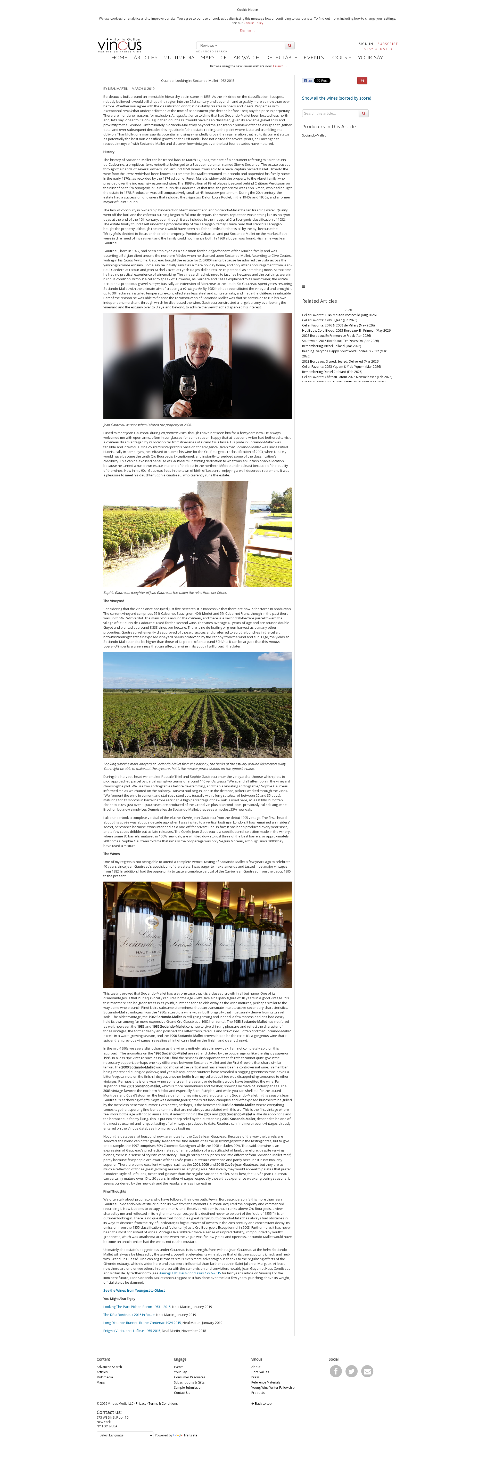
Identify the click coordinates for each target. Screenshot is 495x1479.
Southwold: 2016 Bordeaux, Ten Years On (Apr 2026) (340, 341)
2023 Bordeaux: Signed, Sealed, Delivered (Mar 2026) (340, 361)
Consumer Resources (189, 1377)
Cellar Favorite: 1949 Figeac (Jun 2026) (329, 320)
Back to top (263, 1403)
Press (255, 1377)
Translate (190, 1435)
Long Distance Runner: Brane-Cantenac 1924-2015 (142, 1322)
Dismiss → (247, 30)
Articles (145, 58)
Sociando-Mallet (314, 135)
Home (119, 58)
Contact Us (182, 1392)
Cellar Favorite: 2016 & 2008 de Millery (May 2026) (338, 325)
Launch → (280, 66)
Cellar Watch (240, 58)
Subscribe (388, 44)
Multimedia (179, 58)
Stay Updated (378, 49)
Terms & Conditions (163, 1403)
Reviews (207, 45)
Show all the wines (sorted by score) (336, 98)
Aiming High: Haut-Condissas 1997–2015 (190, 1273)
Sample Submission (188, 1387)
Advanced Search (212, 51)
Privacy (141, 1403)
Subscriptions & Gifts (189, 1382)
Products (258, 1392)
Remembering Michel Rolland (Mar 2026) (331, 346)
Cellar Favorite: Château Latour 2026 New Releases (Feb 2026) (347, 377)
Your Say (370, 58)
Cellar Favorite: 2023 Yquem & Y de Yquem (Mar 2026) (341, 366)
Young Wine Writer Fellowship (273, 1387)
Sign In (366, 44)
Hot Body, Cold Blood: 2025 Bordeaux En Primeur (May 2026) (346, 330)
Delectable (282, 58)
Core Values (260, 1372)
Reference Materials (265, 1382)
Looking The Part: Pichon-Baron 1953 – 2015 (137, 1306)
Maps (207, 58)
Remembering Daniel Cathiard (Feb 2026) (332, 372)
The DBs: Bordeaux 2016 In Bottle (129, 1314)
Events (314, 58)
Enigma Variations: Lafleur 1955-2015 (131, 1330)
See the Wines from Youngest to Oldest (134, 1290)
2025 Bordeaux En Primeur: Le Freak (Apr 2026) (336, 335)
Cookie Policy (253, 23)
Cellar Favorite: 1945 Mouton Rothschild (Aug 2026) (339, 315)
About (255, 1367)
